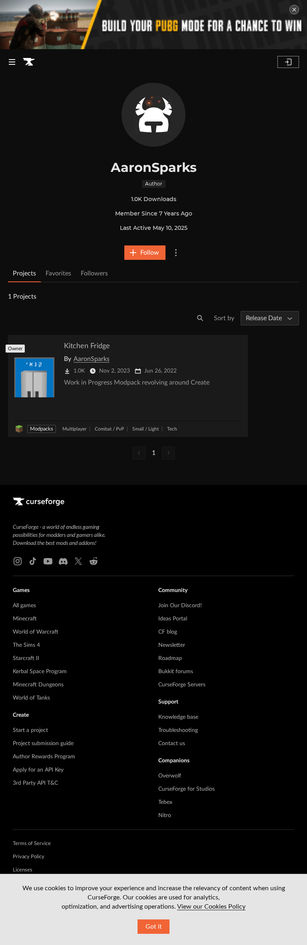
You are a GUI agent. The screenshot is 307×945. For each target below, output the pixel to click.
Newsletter (171, 645)
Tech (172, 429)
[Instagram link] (17, 561)
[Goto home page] (28, 62)
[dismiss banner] (294, 9)
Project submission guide (43, 743)
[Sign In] (288, 62)
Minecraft (25, 619)
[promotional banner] (153, 24)
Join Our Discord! (180, 605)
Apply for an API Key (38, 770)
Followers (94, 273)
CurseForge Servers (181, 685)
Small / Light (145, 429)
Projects (24, 273)
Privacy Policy (28, 856)
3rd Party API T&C (35, 783)
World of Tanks (31, 698)
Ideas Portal (172, 619)
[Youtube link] (48, 561)
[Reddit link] (93, 561)
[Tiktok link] (33, 561)
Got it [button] (154, 926)
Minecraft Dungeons (38, 685)
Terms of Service (32, 843)
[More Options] (176, 252)
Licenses (22, 870)
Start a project (30, 730)
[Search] (200, 318)
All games (24, 605)
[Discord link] (63, 561)
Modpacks (41, 429)
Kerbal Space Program (40, 671)
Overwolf (169, 776)
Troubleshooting (178, 730)
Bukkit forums (175, 671)
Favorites (58, 273)
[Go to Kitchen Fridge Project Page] (128, 386)
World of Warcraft (35, 632)
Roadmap (170, 658)
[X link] (78, 561)
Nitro (164, 815)
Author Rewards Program (44, 757)
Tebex (165, 802)
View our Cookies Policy (211, 906)
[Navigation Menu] (12, 62)
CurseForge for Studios (186, 789)
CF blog (167, 632)
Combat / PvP (109, 429)
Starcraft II (26, 658)
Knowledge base (178, 717)
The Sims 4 (26, 645)
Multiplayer (74, 429)
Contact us (171, 743)
